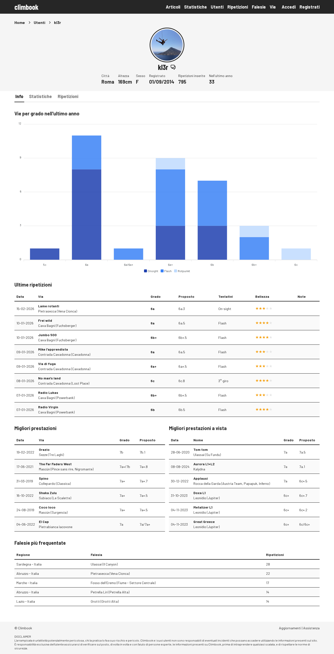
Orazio (44, 449)
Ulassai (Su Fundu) (207, 455)
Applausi (200, 478)
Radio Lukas (48, 392)
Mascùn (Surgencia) (53, 512)
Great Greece (204, 522)
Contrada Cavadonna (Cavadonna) (64, 354)
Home (19, 22)
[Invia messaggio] (173, 67)
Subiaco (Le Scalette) (55, 498)
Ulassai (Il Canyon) (104, 564)
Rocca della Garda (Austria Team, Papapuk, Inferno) (231, 483)
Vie (273, 7)
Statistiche (195, 7)
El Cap (44, 522)
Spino (43, 478)
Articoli (173, 7)
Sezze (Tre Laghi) (51, 455)
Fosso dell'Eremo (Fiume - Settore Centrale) (123, 583)
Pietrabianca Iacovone (55, 527)
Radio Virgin (48, 407)
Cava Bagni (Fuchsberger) (57, 325)
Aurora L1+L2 (204, 464)
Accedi (289, 7)
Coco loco (47, 507)
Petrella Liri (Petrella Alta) (110, 592)
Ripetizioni (237, 7)
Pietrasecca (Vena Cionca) (57, 311)
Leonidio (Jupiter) (206, 498)
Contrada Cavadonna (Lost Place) (63, 383)
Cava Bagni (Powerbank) (56, 398)
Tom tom (200, 449)
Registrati (310, 7)
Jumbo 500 (47, 335)
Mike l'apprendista (53, 349)
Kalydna (199, 469)
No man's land (49, 378)
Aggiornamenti (290, 628)
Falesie (259, 7)
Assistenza (311, 628)
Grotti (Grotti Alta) (105, 601)
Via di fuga (47, 364)
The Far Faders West (55, 464)
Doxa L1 (199, 493)
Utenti (217, 7)
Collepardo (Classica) (55, 483)
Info (19, 96)
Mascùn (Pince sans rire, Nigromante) (66, 469)
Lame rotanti (48, 306)
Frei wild (45, 320)
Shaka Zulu (48, 493)
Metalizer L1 (202, 507)
